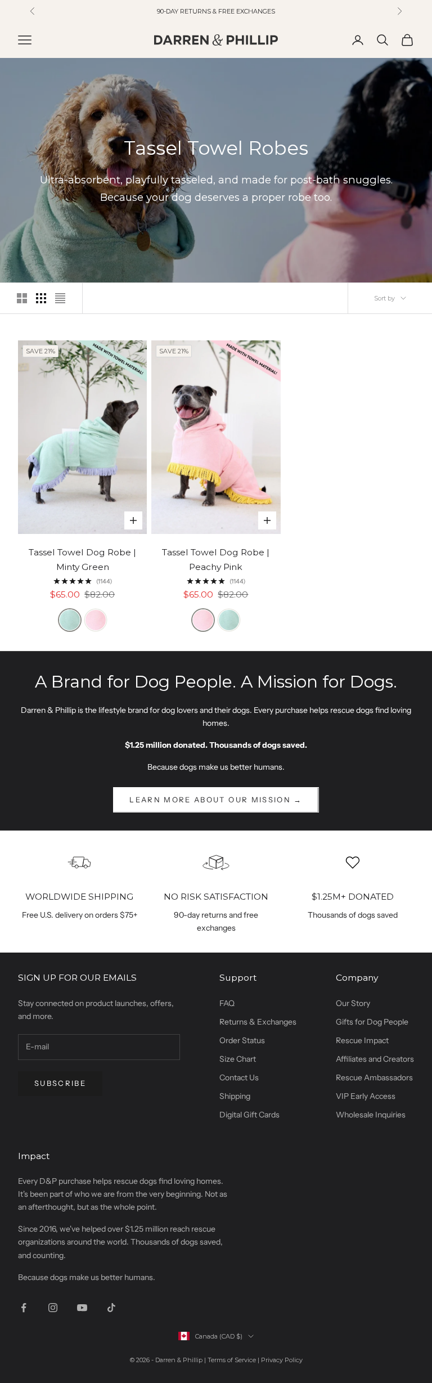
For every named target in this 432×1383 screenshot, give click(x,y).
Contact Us (239, 1077)
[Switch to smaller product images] (41, 298)
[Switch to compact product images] (60, 298)
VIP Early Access (365, 1096)
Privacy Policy (282, 1360)
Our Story (353, 1003)
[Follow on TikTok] (111, 1307)
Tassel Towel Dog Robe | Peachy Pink (215, 560)
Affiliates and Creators (375, 1059)
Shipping (234, 1096)
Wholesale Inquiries (371, 1115)
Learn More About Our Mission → (215, 799)
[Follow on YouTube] (82, 1307)
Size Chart (237, 1059)
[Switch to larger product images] (22, 298)
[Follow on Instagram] (52, 1307)
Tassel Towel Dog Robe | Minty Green (82, 560)
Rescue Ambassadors (374, 1077)
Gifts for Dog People (372, 1022)
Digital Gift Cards (249, 1115)
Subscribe (60, 1083)
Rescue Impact (362, 1040)
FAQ (227, 1003)
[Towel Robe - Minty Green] (70, 620)
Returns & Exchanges (257, 1022)
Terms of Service (232, 1360)
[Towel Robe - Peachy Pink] (95, 620)
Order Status (242, 1040)
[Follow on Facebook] (23, 1307)
